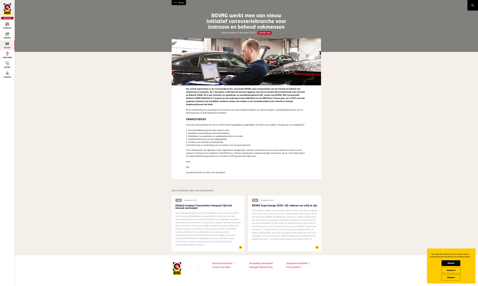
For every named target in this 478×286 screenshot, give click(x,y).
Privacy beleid (293, 267)
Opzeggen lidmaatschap (261, 267)
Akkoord (451, 263)
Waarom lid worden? (222, 263)
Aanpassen (451, 270)
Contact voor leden (221, 267)
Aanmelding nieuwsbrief (261, 263)
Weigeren (451, 277)
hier (187, 167)
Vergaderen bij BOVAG (297, 263)
